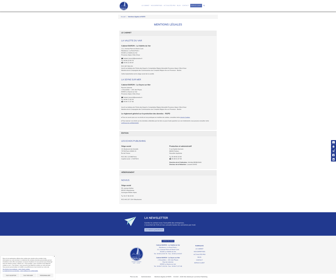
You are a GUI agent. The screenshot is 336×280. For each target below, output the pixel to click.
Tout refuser (28, 275)
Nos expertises (156, 5)
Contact (185, 5)
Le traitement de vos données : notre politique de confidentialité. (20, 271)
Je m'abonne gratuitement (154, 230)
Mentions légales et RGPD (162, 277)
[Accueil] (136, 254)
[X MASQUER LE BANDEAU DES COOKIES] (54, 256)
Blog (179, 5)
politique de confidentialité (130, 123)
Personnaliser (45, 275)
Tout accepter (11, 275)
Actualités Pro (170, 5)
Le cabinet (145, 5)
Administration (146, 277)
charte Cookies (185, 117)
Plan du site (134, 277)
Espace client (196, 5)
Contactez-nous (168, 241)
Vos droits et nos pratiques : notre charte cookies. (16, 269)
